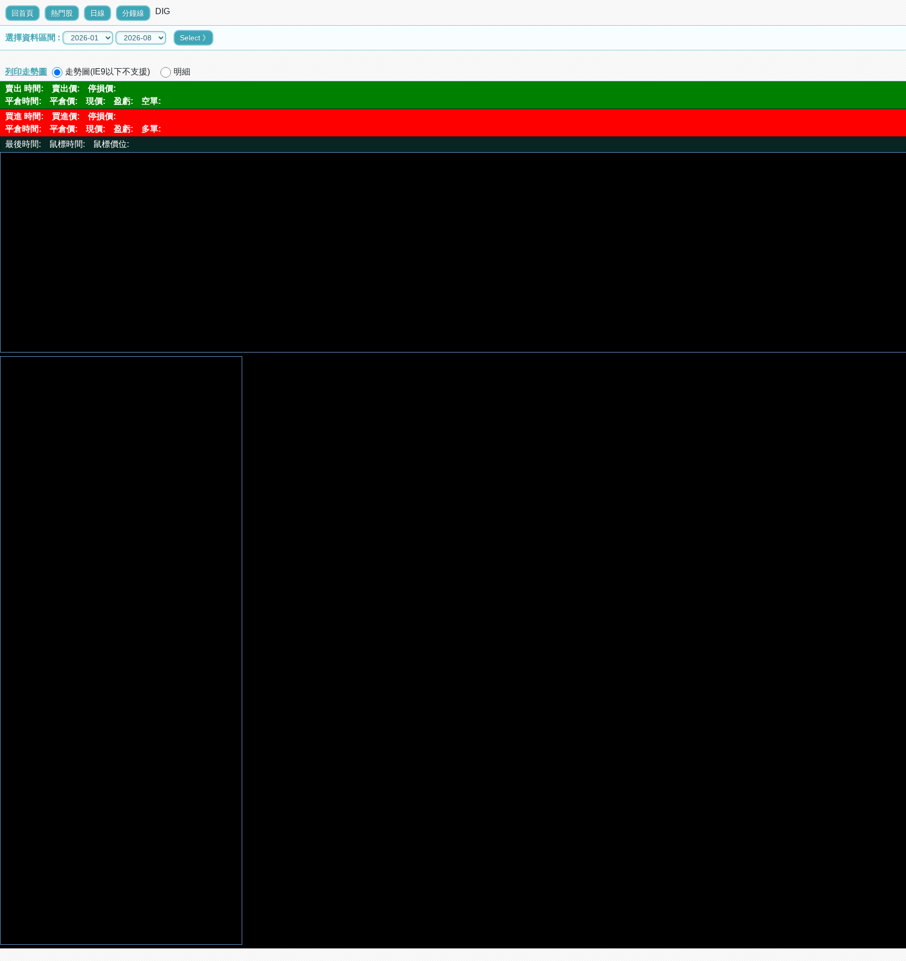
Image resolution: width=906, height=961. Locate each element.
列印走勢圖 (26, 71)
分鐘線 (133, 13)
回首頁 (23, 13)
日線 (97, 13)
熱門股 (62, 13)
